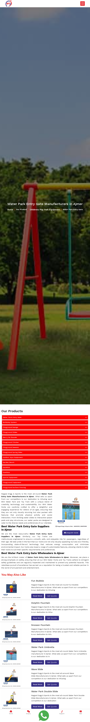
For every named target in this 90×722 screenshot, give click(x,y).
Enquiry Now (72, 533)
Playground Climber (11, 442)
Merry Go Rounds (10, 437)
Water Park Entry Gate (12, 417)
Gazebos (6, 467)
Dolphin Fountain (40, 603)
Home (10, 209)
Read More (37, 596)
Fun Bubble (37, 580)
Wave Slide (37, 669)
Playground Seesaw (11, 447)
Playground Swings (10, 427)
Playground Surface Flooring (14, 487)
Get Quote (52, 596)
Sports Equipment (10, 477)
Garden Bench (8, 462)
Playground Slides (10, 432)
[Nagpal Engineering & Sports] (8, 3)
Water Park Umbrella (42, 647)
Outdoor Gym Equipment (13, 457)
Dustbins (6, 472)
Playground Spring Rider (12, 452)
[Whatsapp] (44, 715)
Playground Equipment (12, 482)
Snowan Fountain (40, 625)
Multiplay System (10, 422)
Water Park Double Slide (44, 691)
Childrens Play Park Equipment (45, 209)
